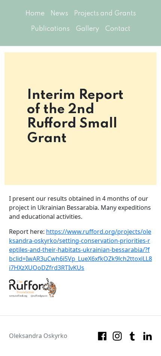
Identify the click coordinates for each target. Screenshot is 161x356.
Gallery (87, 29)
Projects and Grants (105, 13)
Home (35, 13)
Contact (117, 29)
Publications (50, 29)
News (59, 13)
